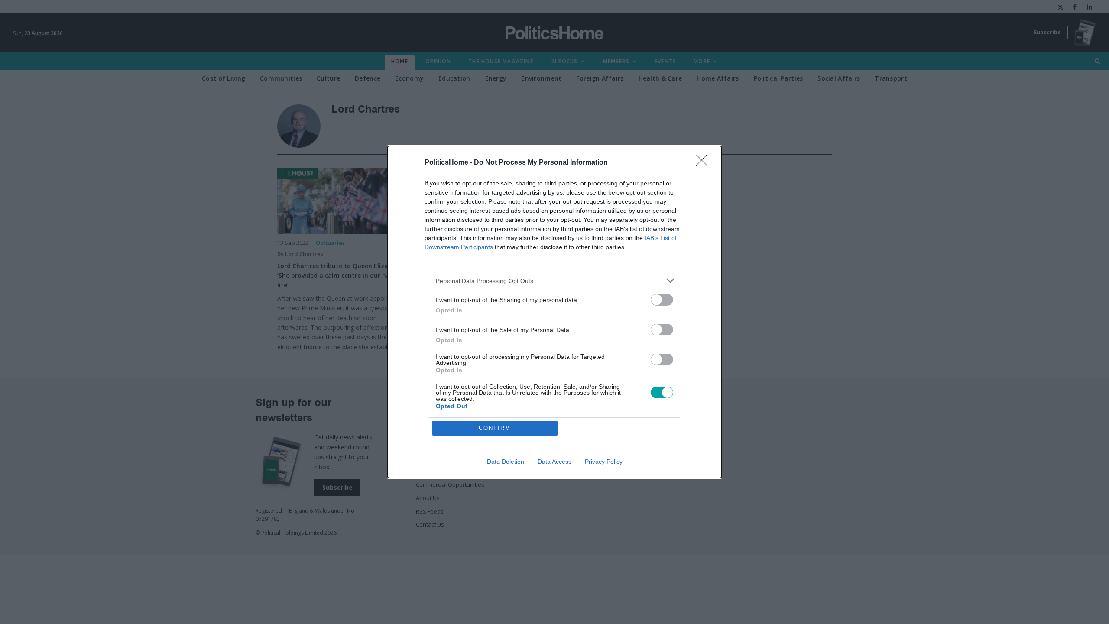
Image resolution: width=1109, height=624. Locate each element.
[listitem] (554, 280)
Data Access (554, 461)
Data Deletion (505, 461)
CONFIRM (495, 428)
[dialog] (554, 312)
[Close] (704, 163)
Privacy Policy (604, 461)
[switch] (662, 300)
